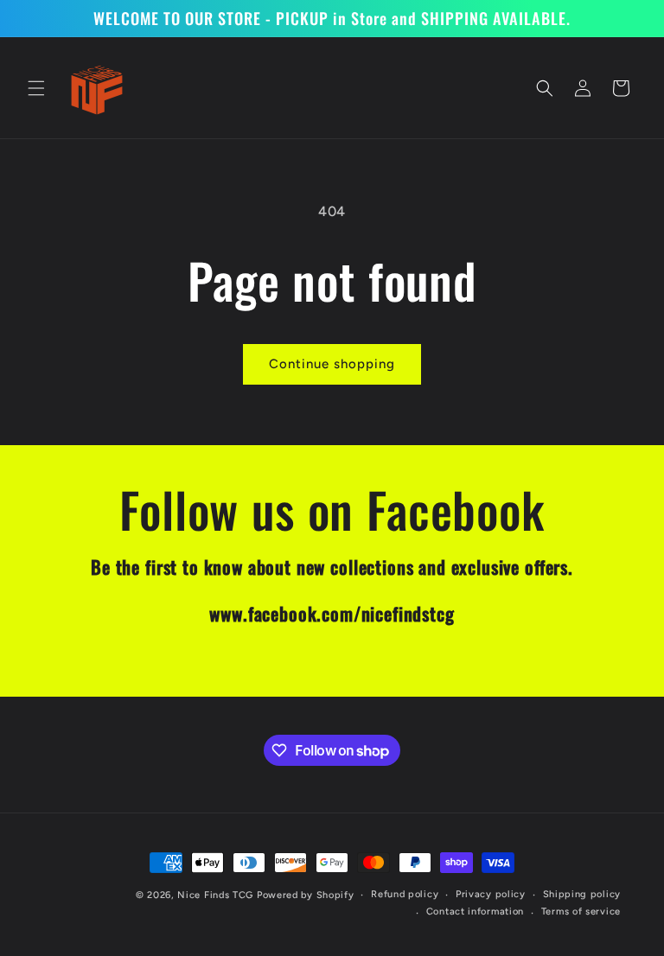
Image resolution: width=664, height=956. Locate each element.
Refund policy (404, 894)
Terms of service (581, 911)
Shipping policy (582, 894)
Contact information (475, 911)
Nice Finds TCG (215, 895)
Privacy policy (491, 894)
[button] (36, 88)
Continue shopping (332, 364)
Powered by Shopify (305, 895)
